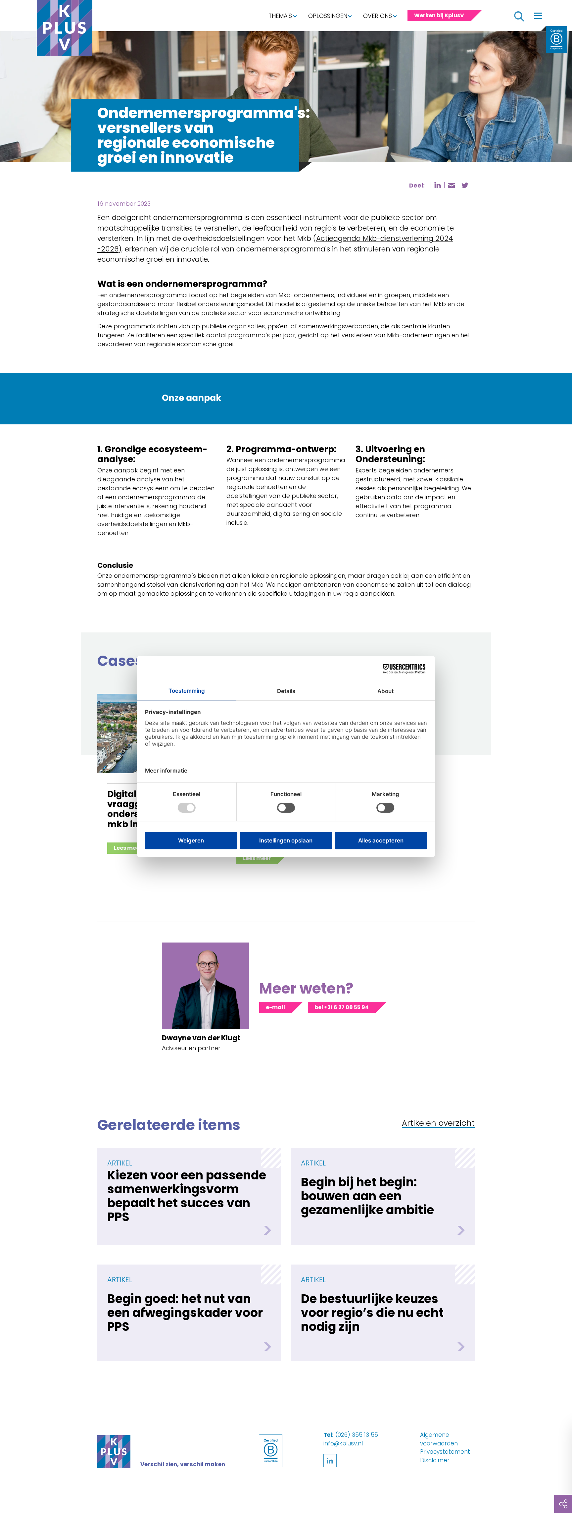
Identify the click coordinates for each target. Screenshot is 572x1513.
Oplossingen (327, 16)
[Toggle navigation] (538, 15)
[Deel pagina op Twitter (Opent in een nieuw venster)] (464, 185)
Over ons (377, 16)
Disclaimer (435, 1460)
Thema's (280, 16)
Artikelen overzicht (438, 1123)
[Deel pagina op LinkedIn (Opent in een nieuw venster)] (437, 185)
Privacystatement (445, 1452)
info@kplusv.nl (343, 1443)
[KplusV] (64, 29)
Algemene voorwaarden (439, 1439)
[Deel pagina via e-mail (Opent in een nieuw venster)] (451, 185)
